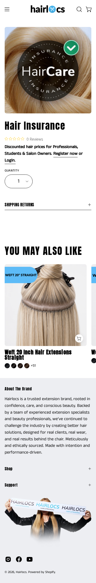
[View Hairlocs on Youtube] (29, 559)
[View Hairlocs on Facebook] (18, 559)
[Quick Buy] (79, 338)
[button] (78, 9)
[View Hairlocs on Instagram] (8, 559)
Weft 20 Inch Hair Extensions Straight (38, 355)
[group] (48, 317)
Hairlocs (21, 572)
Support (11, 485)
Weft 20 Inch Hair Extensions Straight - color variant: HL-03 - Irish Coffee (26, 365)
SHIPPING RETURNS (19, 205)
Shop (9, 468)
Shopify (50, 572)
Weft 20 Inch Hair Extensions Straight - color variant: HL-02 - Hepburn (20, 365)
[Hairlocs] (48, 9)
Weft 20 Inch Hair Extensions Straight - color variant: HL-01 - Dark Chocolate (13, 365)
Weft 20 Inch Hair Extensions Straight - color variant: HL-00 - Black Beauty (7, 365)
